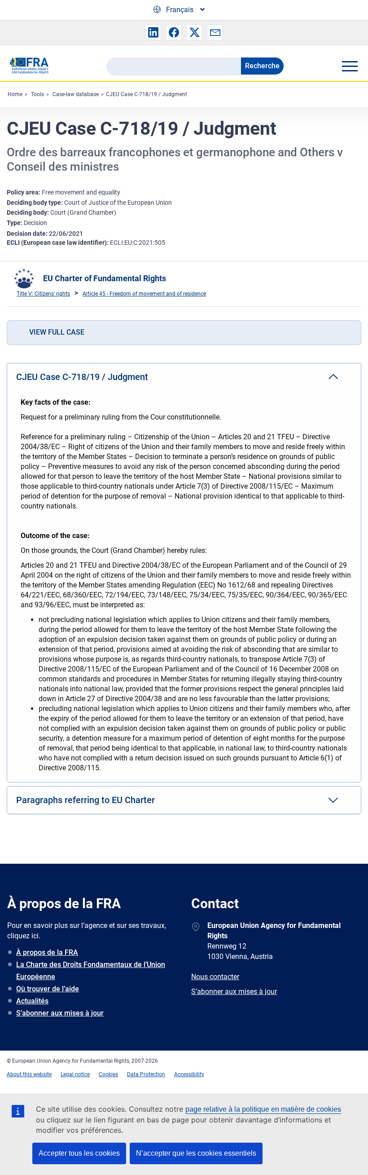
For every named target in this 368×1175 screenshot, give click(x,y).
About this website (29, 1074)
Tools (37, 94)
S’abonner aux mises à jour (60, 1013)
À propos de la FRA (47, 952)
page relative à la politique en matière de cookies (263, 1109)
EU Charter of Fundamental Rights (104, 278)
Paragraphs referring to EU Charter (85, 800)
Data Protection (146, 1074)
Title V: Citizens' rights (43, 294)
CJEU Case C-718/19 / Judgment (146, 94)
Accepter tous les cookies (79, 1153)
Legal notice (75, 1074)
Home (15, 94)
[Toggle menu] (349, 66)
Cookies (108, 1074)
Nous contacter (215, 976)
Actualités (32, 1001)
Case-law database (76, 94)
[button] (153, 32)
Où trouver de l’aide (47, 989)
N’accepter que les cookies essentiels (196, 1153)
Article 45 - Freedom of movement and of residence (144, 294)
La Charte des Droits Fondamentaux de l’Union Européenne (90, 970)
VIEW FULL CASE (56, 332)
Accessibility (189, 1074)
